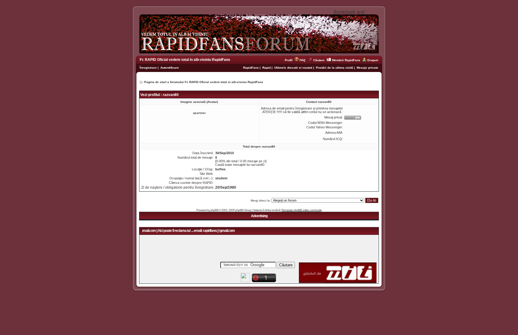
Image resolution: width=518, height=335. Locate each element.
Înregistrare (148, 67)
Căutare (319, 60)
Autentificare (169, 67)
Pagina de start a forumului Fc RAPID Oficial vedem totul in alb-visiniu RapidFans (203, 82)
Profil (289, 60)
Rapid (267, 67)
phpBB (214, 210)
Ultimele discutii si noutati (293, 67)
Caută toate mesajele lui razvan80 (239, 164)
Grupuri (372, 60)
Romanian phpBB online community (301, 210)
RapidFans (251, 67)
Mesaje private (367, 67)
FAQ (302, 60)
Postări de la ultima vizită (334, 67)
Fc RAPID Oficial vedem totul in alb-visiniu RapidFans (185, 60)
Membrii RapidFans (346, 60)
